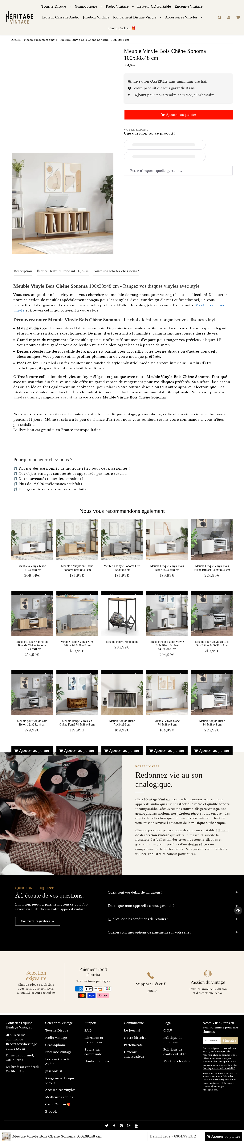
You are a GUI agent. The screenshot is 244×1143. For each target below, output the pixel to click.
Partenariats (133, 1045)
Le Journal (132, 1030)
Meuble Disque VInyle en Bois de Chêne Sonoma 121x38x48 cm (32, 645)
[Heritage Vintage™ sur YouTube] (136, 1126)
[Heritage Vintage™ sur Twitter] (107, 1126)
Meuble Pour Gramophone (122, 641)
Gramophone (86, 7)
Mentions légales (176, 1061)
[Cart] (237, 18)
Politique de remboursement (176, 1040)
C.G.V (167, 1030)
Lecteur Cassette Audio (60, 17)
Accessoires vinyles (60, 1090)
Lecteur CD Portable (154, 7)
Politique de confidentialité (174, 1052)
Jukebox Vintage (96, 17)
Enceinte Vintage (189, 7)
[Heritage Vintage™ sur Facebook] (115, 1126)
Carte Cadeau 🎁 (122, 28)
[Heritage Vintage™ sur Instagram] (129, 1126)
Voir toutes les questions (37, 921)
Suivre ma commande (93, 1052)
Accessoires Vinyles (181, 17)
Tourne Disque (53, 7)
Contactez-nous (96, 1061)
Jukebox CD (54, 1071)
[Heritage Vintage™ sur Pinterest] (122, 1126)
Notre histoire (135, 1037)
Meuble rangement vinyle (40, 39)
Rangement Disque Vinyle (135, 17)
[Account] (228, 18)
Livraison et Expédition (93, 1040)
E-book (51, 1111)
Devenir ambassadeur (134, 1054)
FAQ (88, 1030)
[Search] (219, 18)
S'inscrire (229, 1040)
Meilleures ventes (59, 1097)
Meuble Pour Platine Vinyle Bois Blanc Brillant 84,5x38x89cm (167, 645)
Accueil (16, 39)
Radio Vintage (117, 7)
